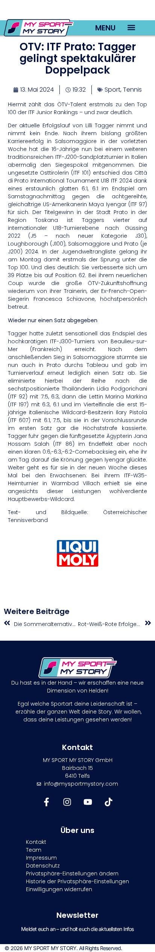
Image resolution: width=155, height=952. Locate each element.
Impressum (41, 857)
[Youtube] (88, 802)
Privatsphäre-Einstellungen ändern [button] (72, 873)
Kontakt (36, 842)
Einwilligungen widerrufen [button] (59, 889)
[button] (131, 27)
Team (33, 850)
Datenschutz (43, 865)
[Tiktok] (108, 802)
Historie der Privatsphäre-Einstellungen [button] (77, 881)
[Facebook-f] (46, 802)
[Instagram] (67, 802)
